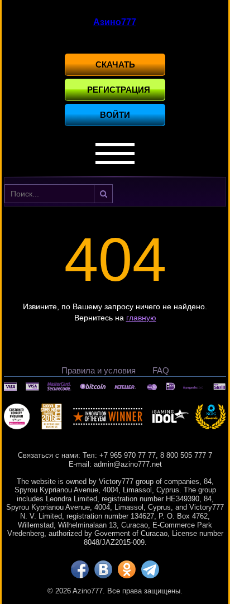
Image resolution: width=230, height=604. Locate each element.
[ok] (127, 569)
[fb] (80, 569)
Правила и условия (98, 370)
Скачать (115, 64)
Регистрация (118, 89)
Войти (115, 114)
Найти (103, 193)
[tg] (150, 569)
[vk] (103, 569)
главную (141, 317)
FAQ (160, 370)
